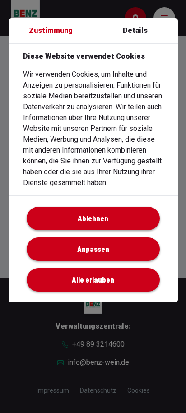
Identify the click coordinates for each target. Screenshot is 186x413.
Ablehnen (93, 218)
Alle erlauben (93, 279)
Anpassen (93, 249)
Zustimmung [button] (51, 30)
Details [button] (135, 30)
